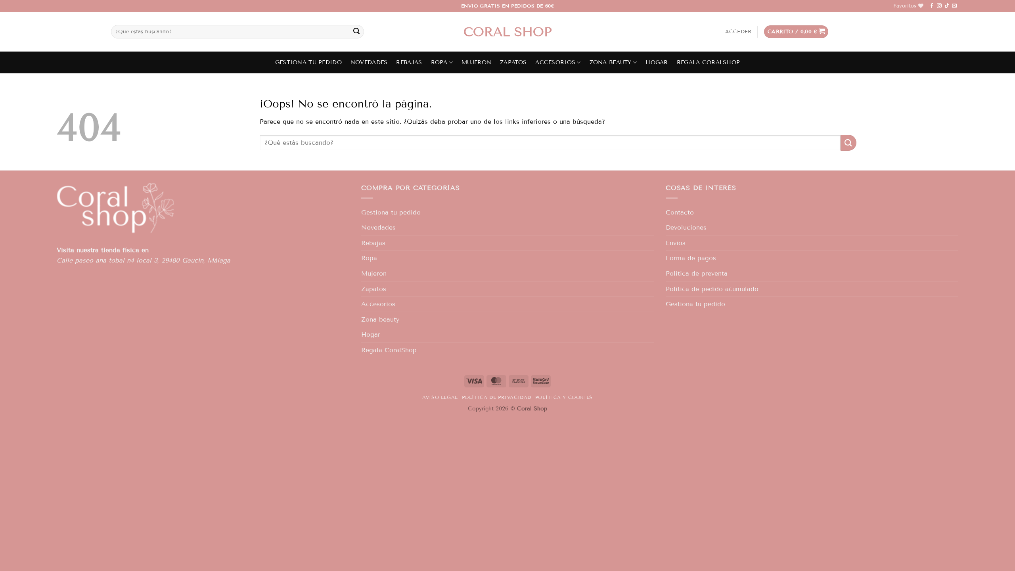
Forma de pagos (691, 258)
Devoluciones (686, 227)
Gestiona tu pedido (308, 62)
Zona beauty (611, 62)
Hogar (656, 62)
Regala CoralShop (708, 62)
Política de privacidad (496, 397)
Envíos (676, 243)
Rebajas (409, 62)
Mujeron (476, 62)
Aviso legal (440, 397)
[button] (738, 32)
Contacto (680, 212)
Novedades (369, 62)
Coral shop (507, 31)
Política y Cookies (564, 397)
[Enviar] (356, 31)
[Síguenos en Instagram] (939, 6)
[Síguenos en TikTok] (946, 6)
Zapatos (513, 62)
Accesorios (555, 62)
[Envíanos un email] (954, 6)
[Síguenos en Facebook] (931, 6)
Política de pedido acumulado (712, 289)
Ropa (439, 62)
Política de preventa (697, 273)
